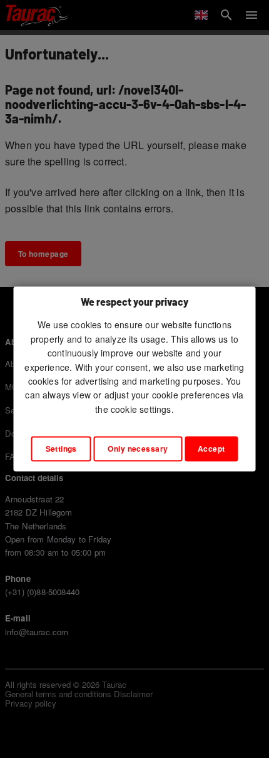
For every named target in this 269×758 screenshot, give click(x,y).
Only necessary (138, 449)
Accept (211, 449)
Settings (61, 449)
